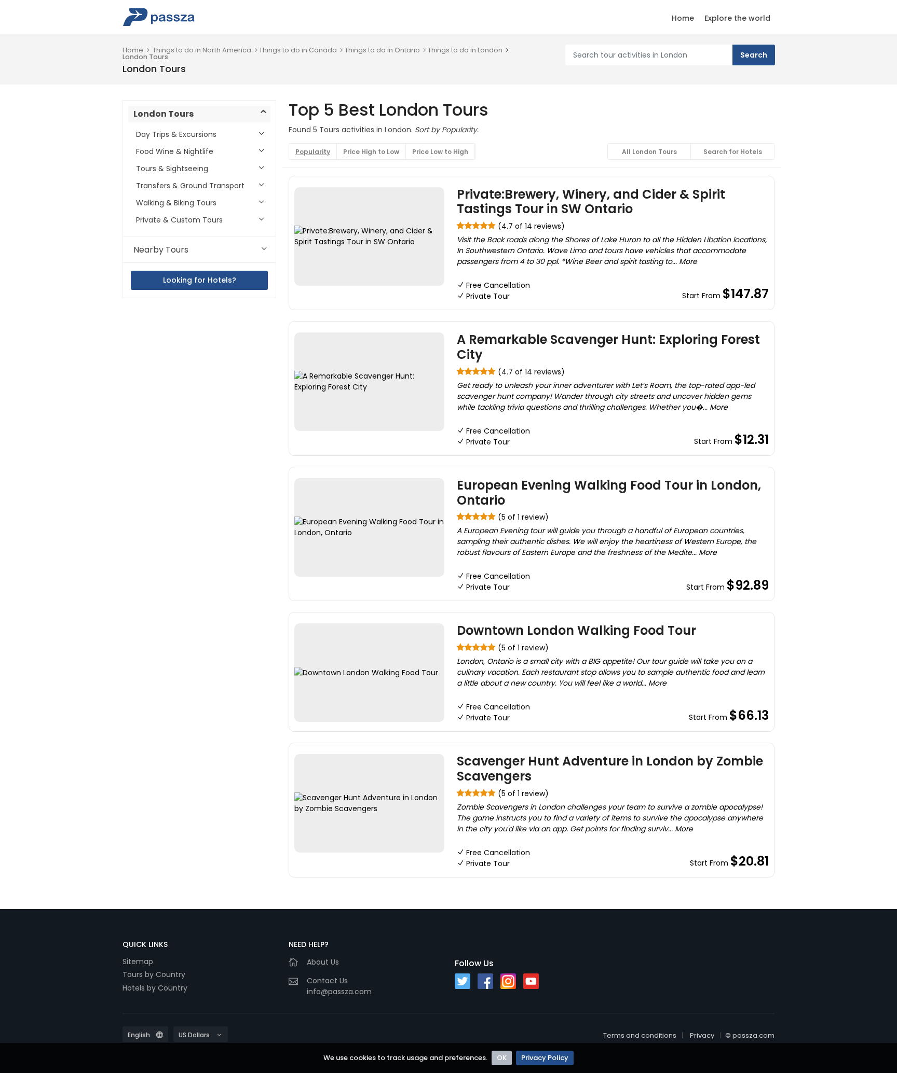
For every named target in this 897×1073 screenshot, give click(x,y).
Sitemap (138, 961)
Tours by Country (154, 974)
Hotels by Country (155, 988)
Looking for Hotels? (199, 280)
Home (683, 18)
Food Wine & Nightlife (174, 151)
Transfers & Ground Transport (190, 185)
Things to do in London (465, 50)
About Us (323, 962)
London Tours (145, 56)
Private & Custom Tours (179, 220)
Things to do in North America (202, 50)
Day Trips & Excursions (176, 134)
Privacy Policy (544, 1058)
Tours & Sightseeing (172, 168)
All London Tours (649, 151)
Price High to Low (371, 151)
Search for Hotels (732, 151)
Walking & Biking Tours (176, 203)
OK (502, 1058)
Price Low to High (440, 151)
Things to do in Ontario (382, 50)
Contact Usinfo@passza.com (339, 986)
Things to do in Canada (298, 50)
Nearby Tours (160, 250)
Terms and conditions (639, 1035)
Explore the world (737, 18)
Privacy (702, 1035)
